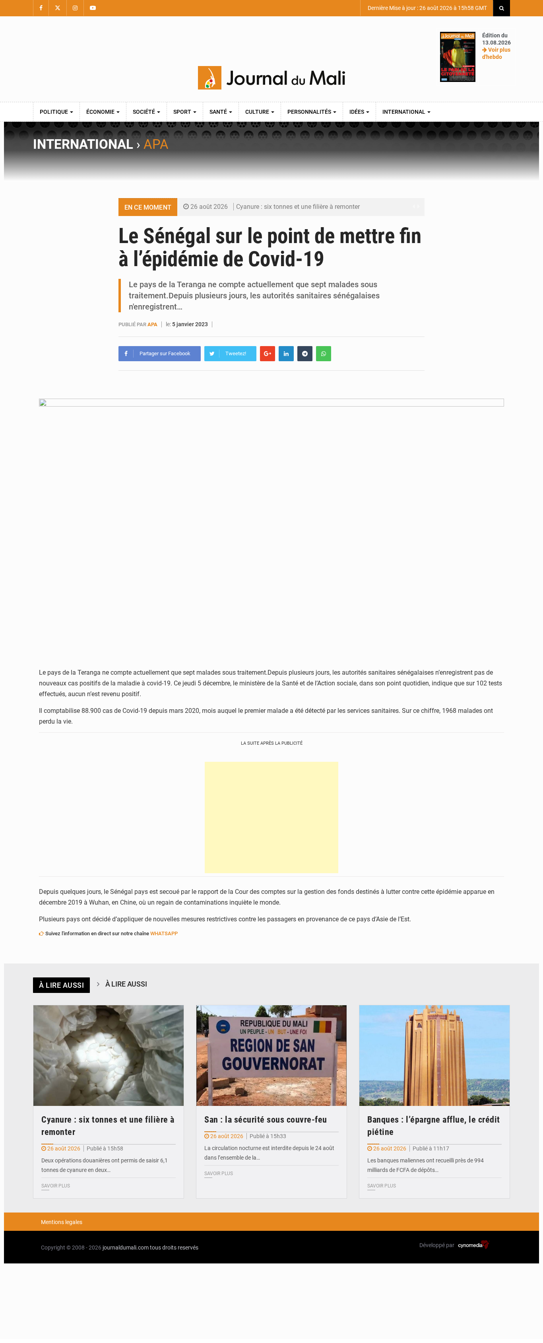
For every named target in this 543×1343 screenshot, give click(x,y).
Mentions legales (61, 1222)
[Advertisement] (271, 817)
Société (144, 112)
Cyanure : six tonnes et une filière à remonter (298, 206)
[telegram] (304, 353)
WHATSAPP (164, 933)
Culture (257, 112)
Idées (357, 112)
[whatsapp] (323, 353)
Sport (182, 112)
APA (156, 144)
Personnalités (309, 112)
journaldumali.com (126, 1247)
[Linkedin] (286, 353)
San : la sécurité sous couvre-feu (265, 1120)
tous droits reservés (174, 1247)
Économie (101, 112)
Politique (54, 112)
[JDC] (271, 78)
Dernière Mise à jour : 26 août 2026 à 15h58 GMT (427, 8)
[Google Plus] (267, 353)
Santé (218, 112)
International (404, 112)
